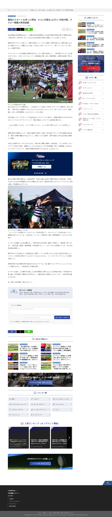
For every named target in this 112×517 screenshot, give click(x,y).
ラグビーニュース (87, 109)
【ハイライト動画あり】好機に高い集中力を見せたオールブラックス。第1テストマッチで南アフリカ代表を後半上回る (62, 357)
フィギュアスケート (40, 409)
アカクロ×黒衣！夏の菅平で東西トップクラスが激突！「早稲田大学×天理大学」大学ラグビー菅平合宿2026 (95, 32)
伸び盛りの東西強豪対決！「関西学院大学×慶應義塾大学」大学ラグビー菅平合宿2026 (95, 45)
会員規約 (11, 498)
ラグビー (15, 10)
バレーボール (59, 404)
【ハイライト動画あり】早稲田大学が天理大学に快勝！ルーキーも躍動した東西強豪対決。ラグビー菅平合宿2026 (62, 348)
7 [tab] (44, 173)
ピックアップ (37, 415)
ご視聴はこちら (41, 167)
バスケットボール (17, 409)
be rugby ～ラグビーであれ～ (91, 103)
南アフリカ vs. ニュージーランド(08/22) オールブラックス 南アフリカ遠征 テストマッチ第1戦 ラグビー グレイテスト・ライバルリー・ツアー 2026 (18, 440)
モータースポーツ (39, 404)
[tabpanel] (40, 164)
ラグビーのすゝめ (87, 124)
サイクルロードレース (19, 404)
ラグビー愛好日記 (87, 129)
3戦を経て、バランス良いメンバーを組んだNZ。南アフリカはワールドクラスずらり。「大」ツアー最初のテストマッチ (95, 25)
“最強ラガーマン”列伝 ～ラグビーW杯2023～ (92, 119)
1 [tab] (34, 173)
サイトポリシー (13, 503)
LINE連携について (13, 493)
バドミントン (15, 415)
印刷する (68, 29)
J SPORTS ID (11, 490)
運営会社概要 (12, 506)
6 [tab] (42, 173)
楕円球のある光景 (87, 93)
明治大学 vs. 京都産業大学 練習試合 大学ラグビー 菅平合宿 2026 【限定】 (60, 440)
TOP (9, 10)
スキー (57, 409)
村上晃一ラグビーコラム (89, 82)
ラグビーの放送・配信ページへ (40, 463)
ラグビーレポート (24, 10)
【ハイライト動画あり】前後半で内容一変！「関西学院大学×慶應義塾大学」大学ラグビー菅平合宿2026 (95, 52)
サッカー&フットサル (62, 399)
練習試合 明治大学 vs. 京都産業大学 (60, 443)
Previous (11, 438)
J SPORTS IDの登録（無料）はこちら (40, 382)
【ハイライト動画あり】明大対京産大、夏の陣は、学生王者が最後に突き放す (95, 38)
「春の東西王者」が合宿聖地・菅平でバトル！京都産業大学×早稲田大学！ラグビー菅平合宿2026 (29, 348)
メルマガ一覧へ (91, 68)
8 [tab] (45, 173)
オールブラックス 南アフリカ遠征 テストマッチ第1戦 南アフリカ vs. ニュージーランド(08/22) (18, 444)
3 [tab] (37, 173)
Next (69, 438)
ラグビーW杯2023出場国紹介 (91, 114)
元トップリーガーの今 (89, 98)
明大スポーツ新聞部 (25, 25)
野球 (13, 399)
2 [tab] (36, 173)
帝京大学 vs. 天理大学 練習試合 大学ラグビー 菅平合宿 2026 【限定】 (39, 440)
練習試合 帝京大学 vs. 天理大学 (38, 443)
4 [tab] (39, 173)
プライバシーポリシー (14, 501)
